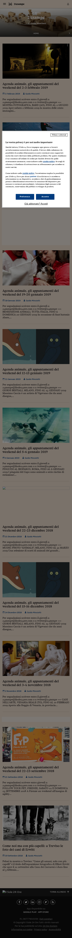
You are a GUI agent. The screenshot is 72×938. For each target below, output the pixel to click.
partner (33, 176)
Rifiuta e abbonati (59, 135)
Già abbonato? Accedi (36, 203)
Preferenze (25, 197)
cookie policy (49, 161)
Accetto (45, 197)
